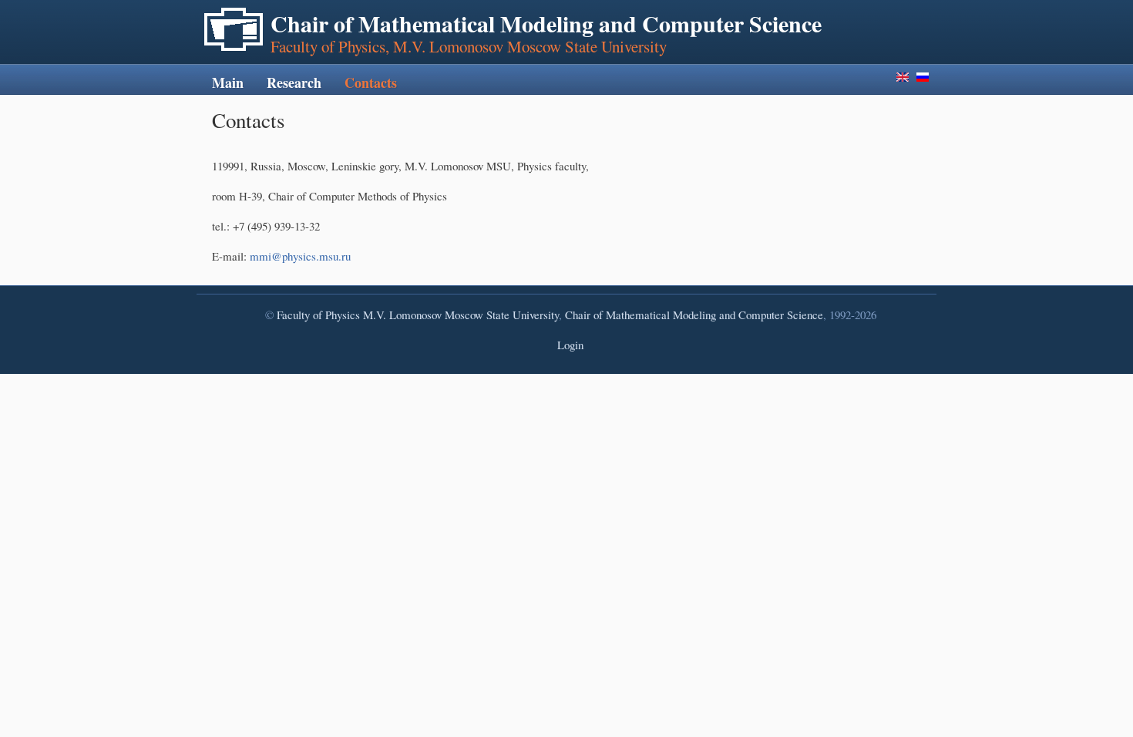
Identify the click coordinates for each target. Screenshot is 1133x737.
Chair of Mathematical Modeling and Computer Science (694, 314)
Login (570, 344)
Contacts (371, 82)
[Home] (233, 29)
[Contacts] (902, 77)
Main (228, 82)
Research (294, 82)
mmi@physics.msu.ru (300, 256)
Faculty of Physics (318, 314)
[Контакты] (922, 77)
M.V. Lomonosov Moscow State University (461, 314)
